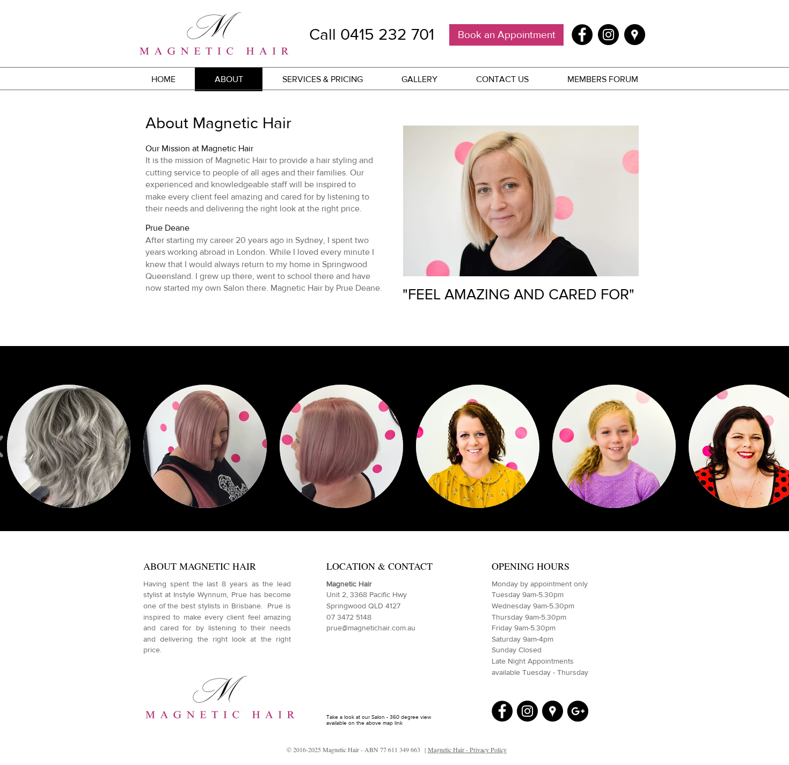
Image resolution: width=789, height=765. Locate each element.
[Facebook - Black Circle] (582, 34)
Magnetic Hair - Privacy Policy (467, 749)
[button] (68, 446)
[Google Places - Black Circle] (634, 34)
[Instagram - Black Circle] (608, 34)
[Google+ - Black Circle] (577, 711)
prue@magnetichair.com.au (370, 627)
